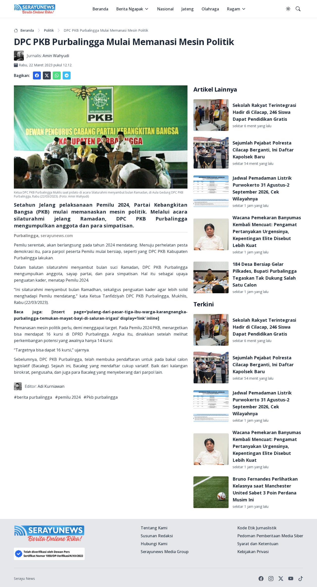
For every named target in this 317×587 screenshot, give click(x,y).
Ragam (233, 9)
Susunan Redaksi (157, 535)
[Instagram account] (270, 578)
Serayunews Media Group (164, 551)
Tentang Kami (154, 528)
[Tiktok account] (300, 578)
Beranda (100, 9)
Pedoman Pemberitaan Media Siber (270, 535)
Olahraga (210, 9)
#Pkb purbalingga (100, 397)
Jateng (188, 9)
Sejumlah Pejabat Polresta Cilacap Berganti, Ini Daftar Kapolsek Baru (263, 150)
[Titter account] (280, 578)
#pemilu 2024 (67, 397)
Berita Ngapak (129, 9)
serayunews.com (57, 235)
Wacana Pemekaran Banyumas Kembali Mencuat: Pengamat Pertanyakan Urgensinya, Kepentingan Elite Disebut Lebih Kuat (267, 231)
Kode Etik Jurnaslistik (257, 528)
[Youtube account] (290, 578)
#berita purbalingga (33, 397)
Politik (49, 30)
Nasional (165, 9)
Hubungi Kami (154, 543)
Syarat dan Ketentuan (257, 543)
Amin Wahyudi (56, 55)
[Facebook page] (261, 578)
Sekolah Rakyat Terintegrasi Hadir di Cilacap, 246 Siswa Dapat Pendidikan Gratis (264, 112)
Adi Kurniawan (51, 386)
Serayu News (24, 578)
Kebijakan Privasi (253, 551)
